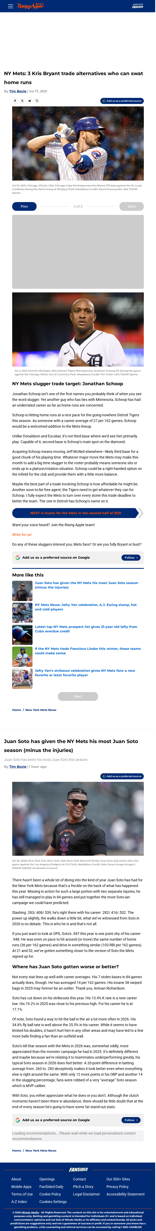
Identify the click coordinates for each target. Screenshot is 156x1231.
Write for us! (22, 534)
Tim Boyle (17, 91)
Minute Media (30, 1212)
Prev (24, 206)
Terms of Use (22, 1194)
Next (131, 206)
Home (16, 710)
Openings (47, 1179)
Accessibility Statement (125, 1194)
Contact (79, 1179)
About (16, 1179)
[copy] (37, 101)
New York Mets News (40, 710)
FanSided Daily (51, 1186)
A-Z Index (19, 1202)
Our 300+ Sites (118, 1179)
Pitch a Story (83, 1186)
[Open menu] (10, 6)
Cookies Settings (53, 1202)
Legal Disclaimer (86, 1194)
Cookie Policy (50, 1194)
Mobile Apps (21, 1186)
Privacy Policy (117, 1186)
